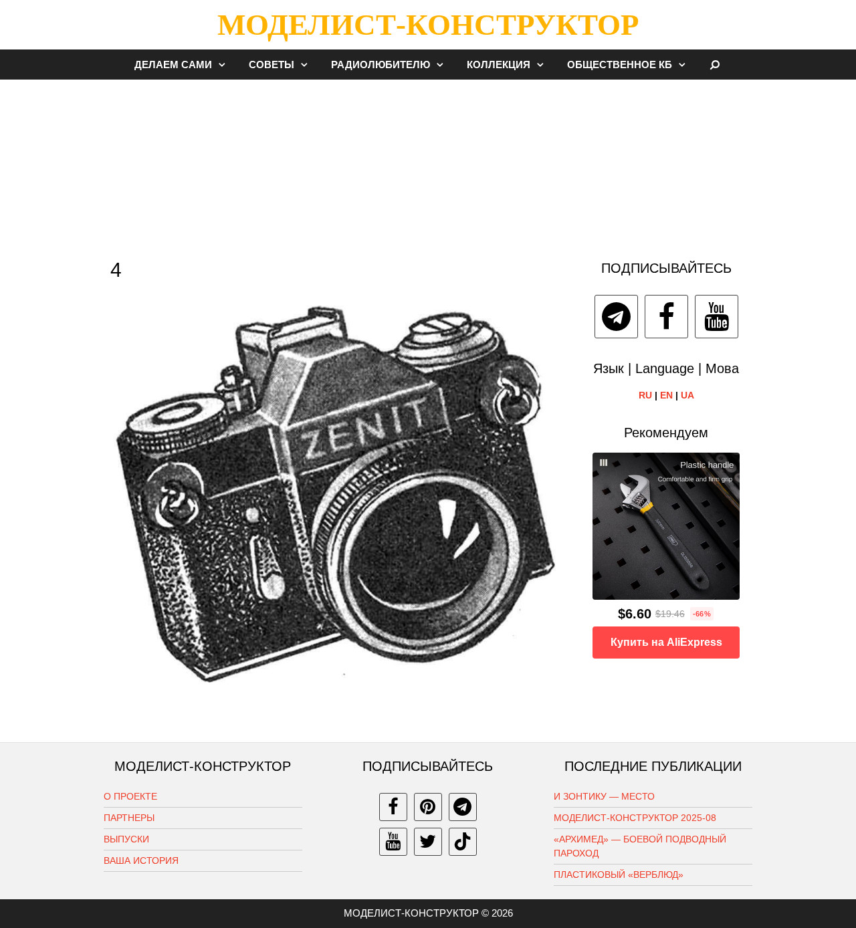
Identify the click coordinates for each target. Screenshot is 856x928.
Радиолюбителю (380, 64)
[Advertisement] (428, 163)
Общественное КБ (619, 64)
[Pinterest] (428, 807)
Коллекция (498, 64)
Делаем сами (173, 64)
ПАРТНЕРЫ (129, 817)
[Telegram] (616, 316)
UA (687, 395)
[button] (225, 64)
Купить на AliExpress (666, 642)
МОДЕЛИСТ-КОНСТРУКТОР (428, 24)
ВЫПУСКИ (126, 839)
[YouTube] (716, 316)
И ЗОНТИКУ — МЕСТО (604, 796)
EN (666, 395)
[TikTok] (463, 842)
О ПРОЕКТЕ (130, 796)
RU (645, 395)
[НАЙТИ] (715, 64)
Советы (271, 64)
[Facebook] (666, 316)
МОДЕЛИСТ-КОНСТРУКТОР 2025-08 (635, 817)
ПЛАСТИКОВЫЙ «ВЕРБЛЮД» (618, 874)
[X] (428, 842)
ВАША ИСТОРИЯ (141, 860)
